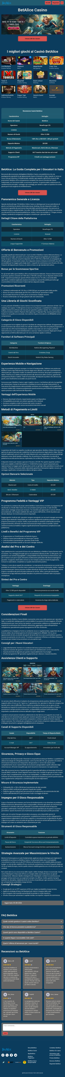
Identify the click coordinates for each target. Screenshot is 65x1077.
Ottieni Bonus (32, 545)
